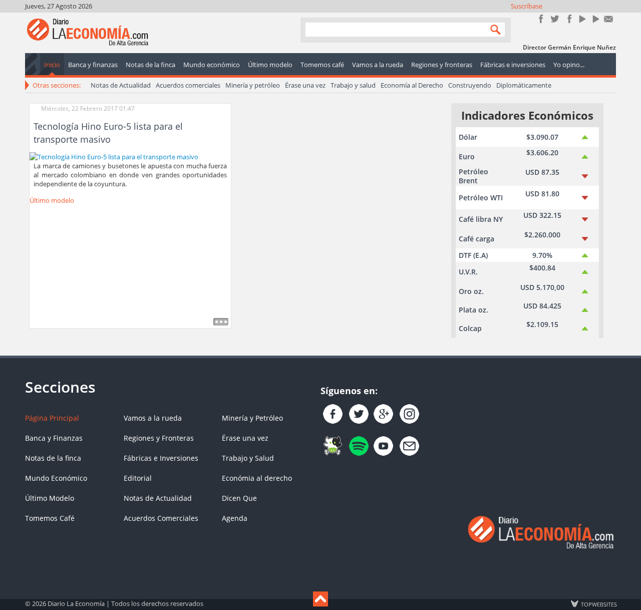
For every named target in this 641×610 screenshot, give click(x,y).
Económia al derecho (257, 478)
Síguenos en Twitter (554, 19)
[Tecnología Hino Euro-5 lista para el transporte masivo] (114, 155)
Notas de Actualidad (121, 85)
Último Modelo (49, 498)
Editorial (138, 478)
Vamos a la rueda (153, 418)
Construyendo (469, 85)
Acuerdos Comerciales (161, 518)
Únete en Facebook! (541, 19)
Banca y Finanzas (54, 438)
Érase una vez (305, 85)
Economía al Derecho (412, 85)
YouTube (581, 19)
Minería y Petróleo (252, 418)
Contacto (608, 19)
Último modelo (52, 200)
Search (493, 29)
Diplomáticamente (523, 85)
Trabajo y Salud (248, 458)
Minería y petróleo (252, 85)
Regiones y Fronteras (159, 438)
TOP (598, 603)
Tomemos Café (50, 518)
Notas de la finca (53, 458)
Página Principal (52, 418)
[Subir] (320, 598)
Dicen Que (239, 498)
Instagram (568, 19)
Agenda (234, 518)
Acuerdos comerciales (188, 85)
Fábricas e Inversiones (161, 458)
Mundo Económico (56, 478)
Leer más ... (220, 322)
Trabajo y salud (353, 85)
